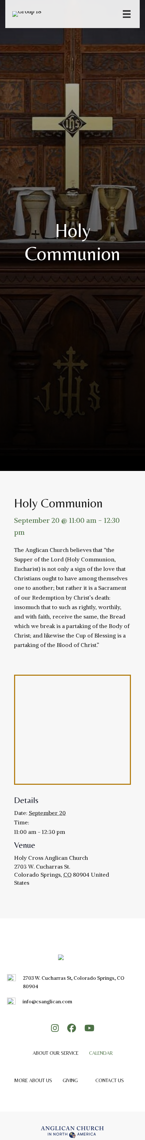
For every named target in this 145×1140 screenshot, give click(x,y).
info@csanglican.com (47, 1001)
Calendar (101, 1053)
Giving (70, 1080)
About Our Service (55, 1053)
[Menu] (126, 14)
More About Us (33, 1080)
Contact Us (109, 1080)
